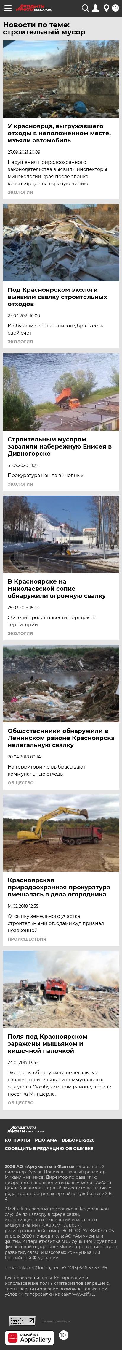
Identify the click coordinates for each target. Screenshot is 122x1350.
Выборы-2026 (78, 1140)
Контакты (17, 1140)
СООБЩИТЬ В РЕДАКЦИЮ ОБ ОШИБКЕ (49, 1148)
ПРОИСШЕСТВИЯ (27, 939)
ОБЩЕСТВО (21, 783)
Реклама (46, 1140)
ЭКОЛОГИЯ (20, 192)
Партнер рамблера (56, 1321)
